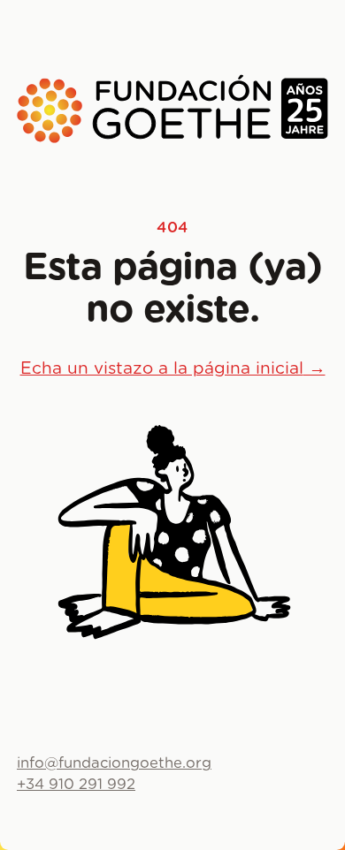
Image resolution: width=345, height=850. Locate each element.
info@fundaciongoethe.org (114, 763)
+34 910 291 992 (76, 785)
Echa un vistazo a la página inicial (173, 368)
